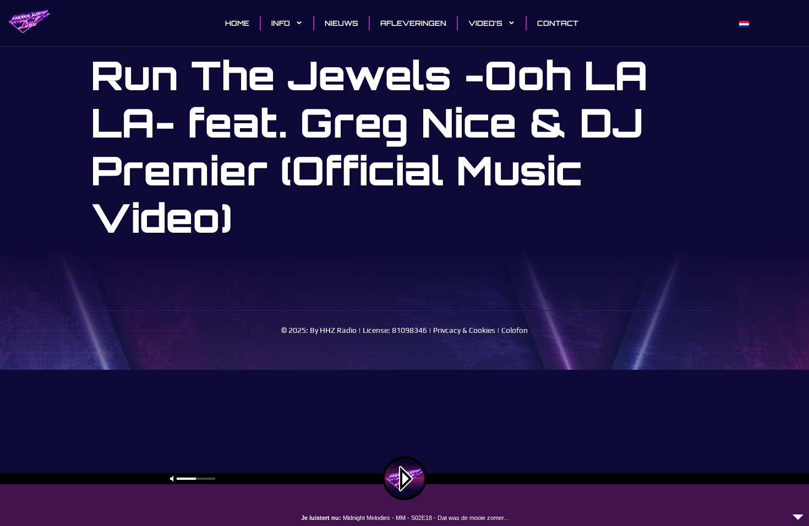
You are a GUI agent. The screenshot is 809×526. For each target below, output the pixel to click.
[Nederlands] (744, 25)
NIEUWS (341, 23)
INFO (280, 23)
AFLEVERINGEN (413, 23)
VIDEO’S (485, 23)
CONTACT (557, 23)
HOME (237, 23)
